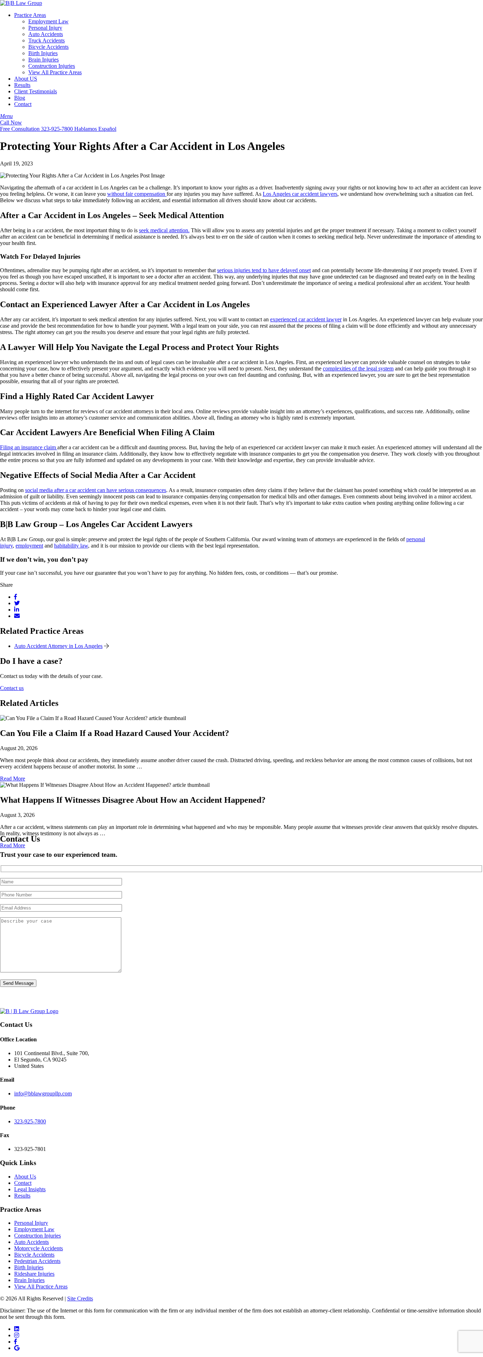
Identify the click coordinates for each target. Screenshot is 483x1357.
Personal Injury (45, 28)
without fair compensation (137, 194)
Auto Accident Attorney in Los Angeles (58, 646)
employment (29, 546)
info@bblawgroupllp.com (43, 1093)
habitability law (71, 546)
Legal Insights (30, 1189)
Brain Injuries (43, 60)
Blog (19, 98)
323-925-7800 (30, 1121)
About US (25, 79)
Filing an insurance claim (28, 447)
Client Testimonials (35, 91)
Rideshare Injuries (34, 1274)
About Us (25, 1177)
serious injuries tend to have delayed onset (264, 270)
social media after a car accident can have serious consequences (95, 490)
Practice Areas (30, 15)
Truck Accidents (46, 40)
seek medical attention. (164, 230)
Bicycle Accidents (48, 47)
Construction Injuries (51, 66)
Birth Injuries (43, 53)
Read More (12, 779)
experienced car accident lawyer (306, 319)
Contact (22, 104)
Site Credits (80, 1298)
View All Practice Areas (55, 72)
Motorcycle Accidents (38, 1248)
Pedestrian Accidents (37, 1261)
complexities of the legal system (358, 368)
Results (22, 85)
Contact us (12, 688)
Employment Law (48, 21)
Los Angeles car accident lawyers (300, 194)
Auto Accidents (45, 34)
